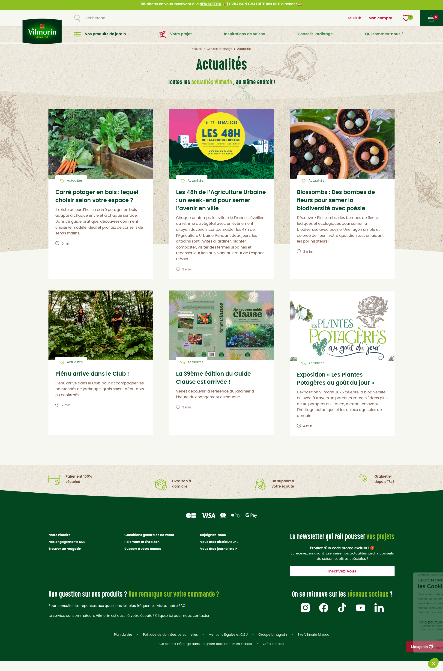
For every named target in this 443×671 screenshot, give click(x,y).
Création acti (273, 644)
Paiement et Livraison (141, 542)
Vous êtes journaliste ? (218, 549)
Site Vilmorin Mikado (313, 634)
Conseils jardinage (315, 36)
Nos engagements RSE (66, 542)
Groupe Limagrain (272, 634)
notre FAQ (177, 606)
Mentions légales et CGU (228, 634)
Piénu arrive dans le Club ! (92, 374)
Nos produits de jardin (105, 36)
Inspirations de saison (244, 36)
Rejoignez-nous (213, 535)
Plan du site (123, 634)
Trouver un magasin (64, 549)
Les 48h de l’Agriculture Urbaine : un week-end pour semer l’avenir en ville (221, 200)
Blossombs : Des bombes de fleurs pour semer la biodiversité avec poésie (336, 200)
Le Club (354, 20)
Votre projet (181, 36)
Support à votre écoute (142, 549)
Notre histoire (59, 535)
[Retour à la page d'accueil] (40, 33)
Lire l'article (100, 149)
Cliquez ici (164, 615)
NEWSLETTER (211, 6)
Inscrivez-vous (342, 571)
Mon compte (380, 20)
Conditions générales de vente (149, 535)
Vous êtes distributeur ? (219, 542)
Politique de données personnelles (170, 634)
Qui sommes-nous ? (384, 36)
